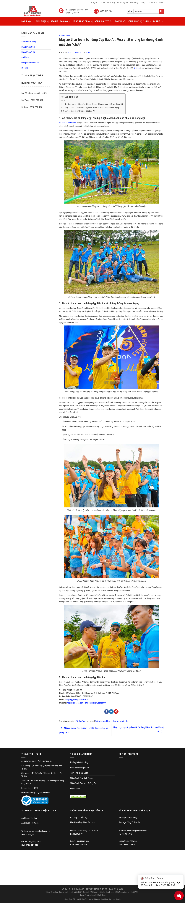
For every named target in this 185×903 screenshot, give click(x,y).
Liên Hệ (142, 2)
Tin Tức (102, 2)
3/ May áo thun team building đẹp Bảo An (79, 111)
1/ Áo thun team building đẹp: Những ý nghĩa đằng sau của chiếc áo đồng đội (93, 104)
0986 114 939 (32, 845)
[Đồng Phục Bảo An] (32, 11)
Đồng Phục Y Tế (103, 21)
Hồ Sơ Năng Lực (122, 2)
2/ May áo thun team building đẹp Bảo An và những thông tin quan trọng (91, 107)
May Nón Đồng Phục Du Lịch (82, 822)
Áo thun (136, 68)
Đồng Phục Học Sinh (138, 21)
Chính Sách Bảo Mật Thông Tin (83, 783)
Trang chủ (94, 2)
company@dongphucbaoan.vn (76, 699)
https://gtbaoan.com (75, 703)
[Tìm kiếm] (161, 11)
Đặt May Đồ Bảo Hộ (78, 817)
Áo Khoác (120, 21)
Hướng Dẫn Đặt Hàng (79, 762)
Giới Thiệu (41, 21)
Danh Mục (26, 21)
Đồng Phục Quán (81, 21)
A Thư (88, 52)
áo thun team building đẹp (120, 721)
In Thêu (157, 21)
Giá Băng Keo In (115, 899)
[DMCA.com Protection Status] (78, 796)
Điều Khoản (75, 788)
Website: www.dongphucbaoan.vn (35, 831)
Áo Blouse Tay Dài (29, 818)
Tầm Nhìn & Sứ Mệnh (79, 773)
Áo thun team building (67, 123)
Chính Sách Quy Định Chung (81, 778)
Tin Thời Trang (65, 36)
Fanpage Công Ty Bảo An (129, 822)
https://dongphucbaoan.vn (95, 703)
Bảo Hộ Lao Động (60, 21)
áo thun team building (102, 721)
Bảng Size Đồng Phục (79, 767)
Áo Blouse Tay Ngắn (29, 823)
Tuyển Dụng (134, 2)
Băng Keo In (98, 899)
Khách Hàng (111, 2)
